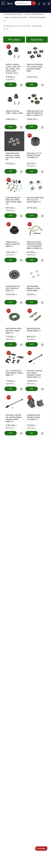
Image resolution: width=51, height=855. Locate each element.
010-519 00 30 (10, 7)
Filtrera (15, 40)
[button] (3, 3)
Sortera (38, 40)
